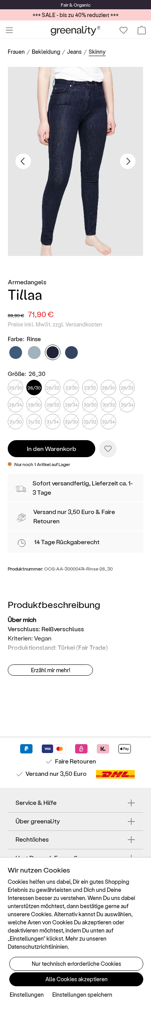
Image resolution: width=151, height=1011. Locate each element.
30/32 (108, 404)
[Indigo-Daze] (71, 352)
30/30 (90, 404)
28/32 (127, 387)
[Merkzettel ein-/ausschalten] (108, 449)
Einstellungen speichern (82, 994)
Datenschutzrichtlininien (38, 946)
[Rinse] (52, 352)
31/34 (52, 421)
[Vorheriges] (23, 161)
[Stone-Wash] (15, 352)
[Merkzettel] (123, 30)
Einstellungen (27, 994)
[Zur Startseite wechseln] (76, 30)
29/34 (71, 404)
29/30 (34, 404)
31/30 (15, 421)
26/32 (52, 387)
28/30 (108, 387)
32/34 (108, 421)
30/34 (127, 404)
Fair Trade (92, 647)
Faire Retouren (75, 761)
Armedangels (27, 281)
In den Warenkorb (51, 448)
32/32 (89, 421)
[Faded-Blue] (34, 352)
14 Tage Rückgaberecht (67, 541)
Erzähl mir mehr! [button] (50, 670)
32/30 (71, 421)
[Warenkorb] (141, 30)
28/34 (15, 404)
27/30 (71, 387)
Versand (44, 511)
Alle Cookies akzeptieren (76, 979)
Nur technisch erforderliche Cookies (76, 963)
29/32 (52, 404)
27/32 (90, 387)
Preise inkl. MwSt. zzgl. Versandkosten (55, 324)
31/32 (34, 421)
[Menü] (9, 30)
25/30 (15, 387)
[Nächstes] (128, 161)
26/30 (34, 387)
